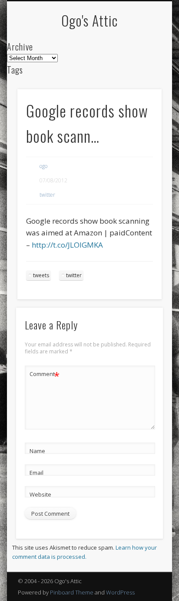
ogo (43, 166)
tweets (41, 275)
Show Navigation (140, 78)
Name (37, 451)
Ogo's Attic (89, 20)
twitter (47, 194)
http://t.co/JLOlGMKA (67, 245)
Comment (45, 375)
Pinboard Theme (71, 592)
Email (36, 473)
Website (40, 494)
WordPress (120, 592)
